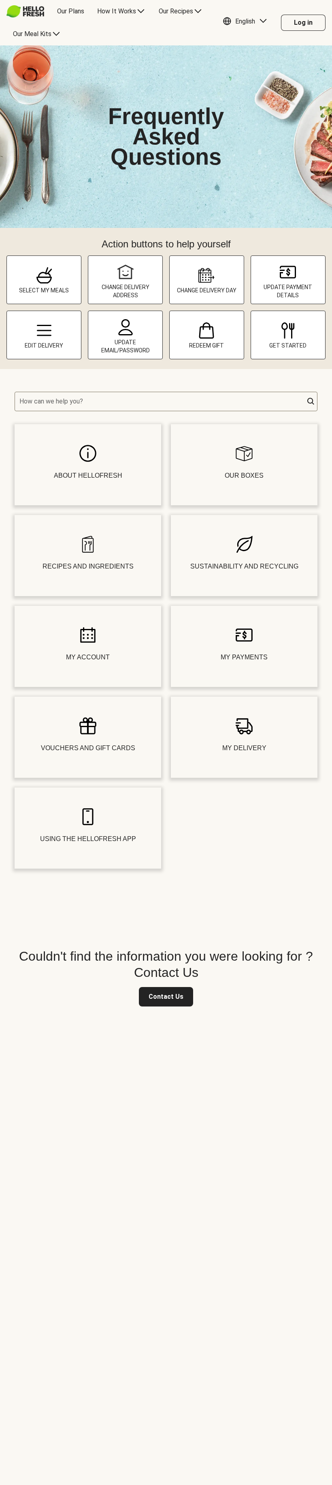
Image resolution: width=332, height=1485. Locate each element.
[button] (247, 22)
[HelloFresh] (25, 11)
